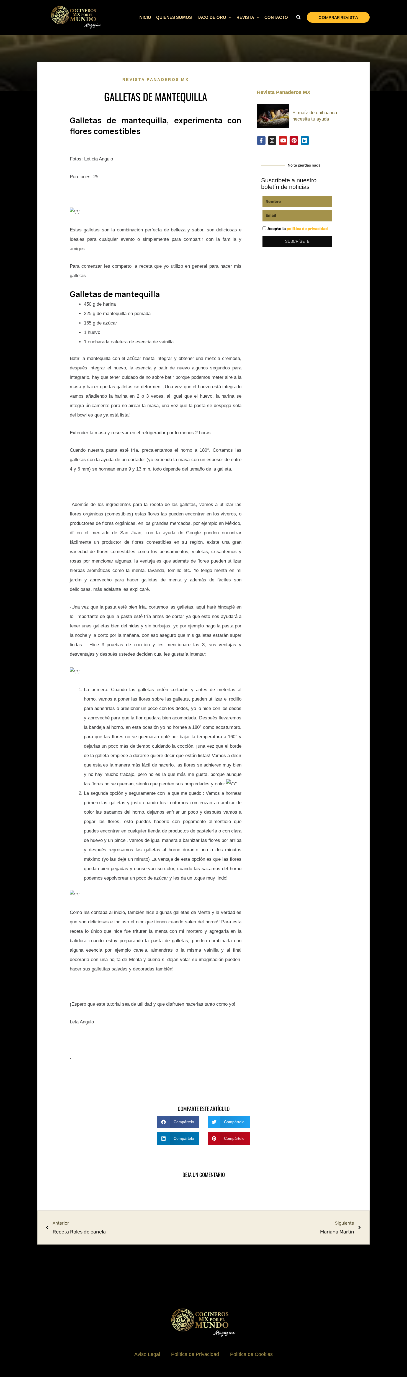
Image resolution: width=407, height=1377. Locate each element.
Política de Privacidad (195, 1354)
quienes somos (174, 17)
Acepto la (297, 228)
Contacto (276, 17)
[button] (228, 17)
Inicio (144, 17)
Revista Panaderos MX (155, 79)
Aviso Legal (147, 1354)
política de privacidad (307, 228)
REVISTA (245, 17)
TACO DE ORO (211, 17)
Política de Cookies (251, 1354)
